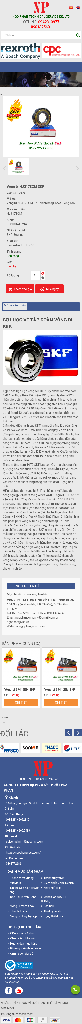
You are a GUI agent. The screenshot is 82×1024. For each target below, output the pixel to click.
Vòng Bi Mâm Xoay (22, 906)
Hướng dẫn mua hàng (23, 943)
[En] (77, 7)
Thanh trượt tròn (53, 878)
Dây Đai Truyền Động (23, 897)
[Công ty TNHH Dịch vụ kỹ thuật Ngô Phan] (41, 10)
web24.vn (7, 1008)
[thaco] (51, 748)
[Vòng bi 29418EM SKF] (21, 666)
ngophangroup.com (32, 626)
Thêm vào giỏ (22, 289)
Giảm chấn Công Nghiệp (58, 883)
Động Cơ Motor (53, 916)
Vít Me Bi (15, 883)
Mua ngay (52, 289)
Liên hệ (11, 266)
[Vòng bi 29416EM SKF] (61, 666)
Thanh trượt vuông (22, 878)
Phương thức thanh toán (25, 948)
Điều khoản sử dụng (22, 933)
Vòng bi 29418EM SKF (19, 689)
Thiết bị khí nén (19, 911)
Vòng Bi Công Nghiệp (23, 916)
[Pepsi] (72, 748)
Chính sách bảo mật (22, 938)
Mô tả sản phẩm (15, 305)
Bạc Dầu (48, 906)
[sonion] (30, 748)
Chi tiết (21, 702)
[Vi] (70, 7)
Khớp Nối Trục (52, 888)
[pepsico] (9, 748)
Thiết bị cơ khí (52, 911)
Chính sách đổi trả (21, 953)
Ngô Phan (38, 1002)
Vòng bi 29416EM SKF (59, 689)
